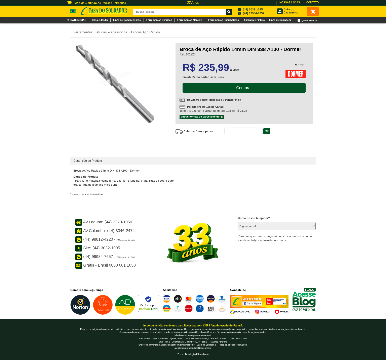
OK (267, 131)
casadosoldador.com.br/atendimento (177, 345)
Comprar (244, 88)
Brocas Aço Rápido (145, 32)
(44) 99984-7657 (253, 13)
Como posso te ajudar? (254, 218)
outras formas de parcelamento (200, 116)
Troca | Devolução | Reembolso (193, 354)
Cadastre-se (291, 12)
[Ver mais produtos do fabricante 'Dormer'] (295, 74)
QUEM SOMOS (309, 20)
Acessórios (118, 32)
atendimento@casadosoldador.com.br (193, 348)
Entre (287, 9)
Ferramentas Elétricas (90, 32)
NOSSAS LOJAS (289, 2)
